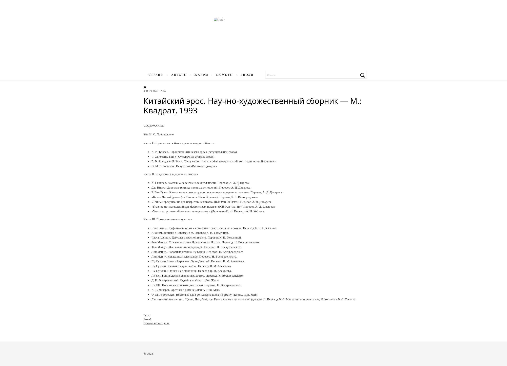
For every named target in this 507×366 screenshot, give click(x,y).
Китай (147, 319)
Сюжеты (224, 74)
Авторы (179, 74)
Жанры (201, 74)
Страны (156, 74)
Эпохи (247, 74)
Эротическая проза (155, 90)
